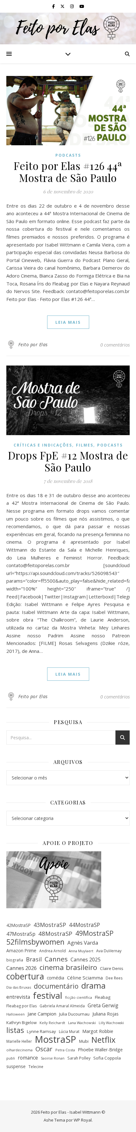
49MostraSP (94, 933)
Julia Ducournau (74, 1014)
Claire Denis (111, 968)
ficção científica (78, 997)
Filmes (84, 445)
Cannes (56, 959)
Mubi (84, 1041)
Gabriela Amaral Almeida (62, 1005)
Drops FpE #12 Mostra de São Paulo (68, 461)
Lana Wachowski (82, 1022)
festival (47, 995)
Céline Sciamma (85, 977)
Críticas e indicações (43, 445)
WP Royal (83, 1120)
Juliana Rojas (105, 1014)
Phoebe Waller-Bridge (100, 1050)
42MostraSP (18, 925)
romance (28, 1057)
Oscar (44, 1049)
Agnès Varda (82, 942)
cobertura (25, 976)
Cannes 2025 (86, 959)
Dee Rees (114, 977)
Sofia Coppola (107, 1058)
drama (93, 986)
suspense (16, 1066)
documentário (56, 986)
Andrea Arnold (52, 950)
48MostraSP (55, 933)
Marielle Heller (19, 1041)
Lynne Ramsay (41, 1031)
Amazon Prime (21, 951)
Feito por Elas (33, 344)
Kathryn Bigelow (21, 1022)
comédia (55, 978)
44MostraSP (84, 925)
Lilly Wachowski (111, 1023)
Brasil (34, 959)
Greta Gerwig (103, 1005)
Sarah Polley (78, 1058)
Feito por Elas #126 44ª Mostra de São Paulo (68, 171)
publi (10, 1058)
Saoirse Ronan (53, 1058)
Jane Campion (42, 1013)
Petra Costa (65, 1050)
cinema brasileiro (68, 968)
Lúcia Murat (69, 1031)
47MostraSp (20, 933)
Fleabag (102, 997)
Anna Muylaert (81, 950)
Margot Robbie (97, 1031)
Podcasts (68, 155)
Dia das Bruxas (18, 987)
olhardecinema (19, 1050)
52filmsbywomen (35, 942)
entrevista (18, 996)
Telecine (35, 1066)
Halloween (15, 1014)
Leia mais (68, 322)
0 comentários (115, 344)
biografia (14, 959)
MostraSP (55, 1039)
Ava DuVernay (108, 951)
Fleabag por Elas (21, 1006)
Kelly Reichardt (52, 1022)
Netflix (103, 1040)
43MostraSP (50, 925)
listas (15, 1031)
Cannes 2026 (21, 968)
